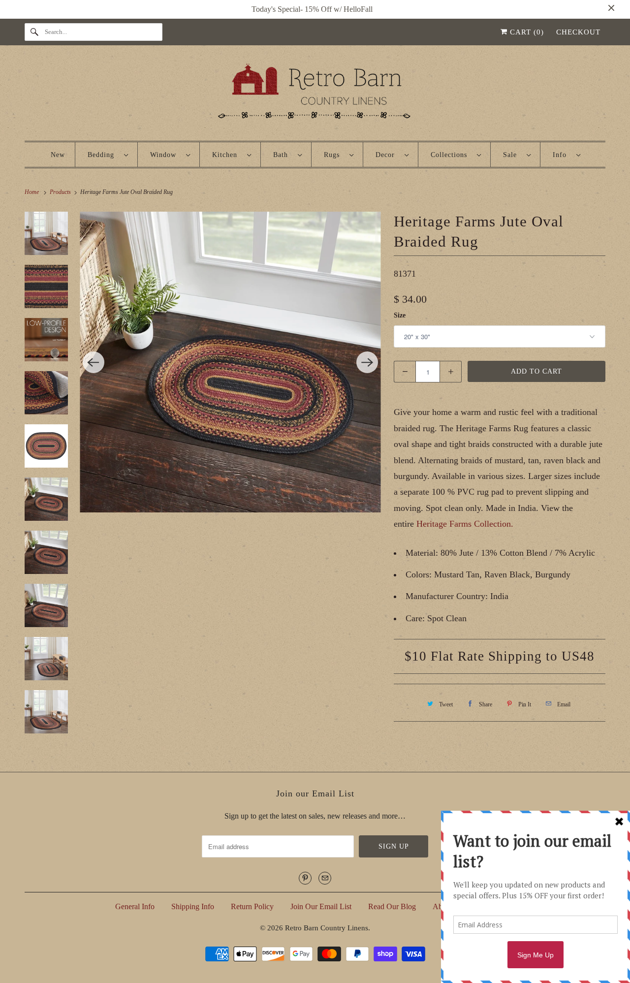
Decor (388, 155)
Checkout (578, 32)
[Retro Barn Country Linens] (315, 95)
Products (61, 192)
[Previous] (93, 362)
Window (165, 155)
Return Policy (252, 906)
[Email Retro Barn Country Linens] (324, 878)
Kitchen (227, 155)
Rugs (334, 155)
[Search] (34, 32)
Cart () (525, 32)
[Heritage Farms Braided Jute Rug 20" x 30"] (230, 362)
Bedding (103, 155)
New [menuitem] (58, 155)
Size (400, 315)
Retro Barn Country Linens (326, 928)
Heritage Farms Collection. (464, 524)
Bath (283, 155)
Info (562, 155)
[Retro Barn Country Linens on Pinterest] (305, 878)
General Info (135, 906)
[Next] (367, 362)
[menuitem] (108, 154)
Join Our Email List (320, 906)
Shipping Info (192, 906)
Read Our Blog (392, 906)
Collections (451, 155)
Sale (512, 155)
